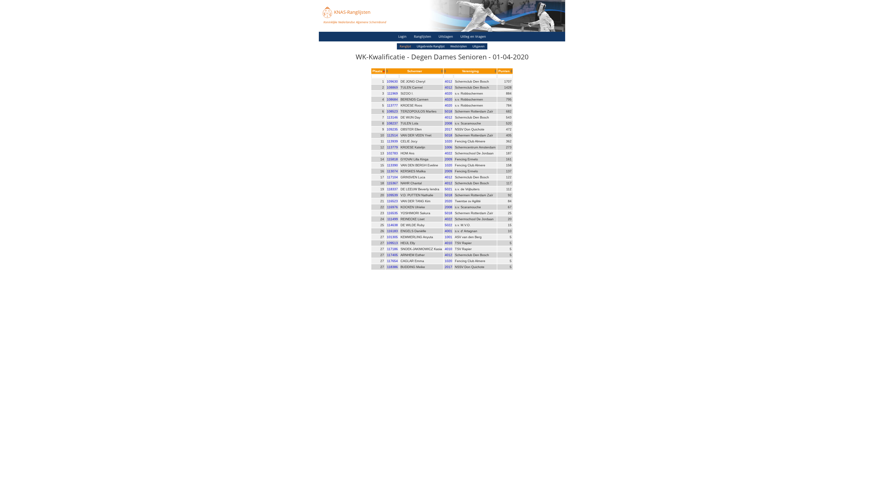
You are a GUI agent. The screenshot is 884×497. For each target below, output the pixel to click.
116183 (392, 231)
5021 (448, 189)
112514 (392, 135)
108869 (392, 87)
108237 (392, 123)
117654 (392, 261)
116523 (392, 201)
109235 (392, 129)
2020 (448, 201)
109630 (392, 81)
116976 (392, 207)
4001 (448, 231)
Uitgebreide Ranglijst (431, 46)
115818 (392, 159)
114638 (392, 225)
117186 (392, 249)
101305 (392, 237)
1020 (448, 141)
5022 (448, 225)
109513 (392, 243)
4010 (448, 243)
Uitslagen (446, 36)
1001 (448, 237)
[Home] (327, 12)
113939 (392, 141)
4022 (448, 153)
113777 (392, 105)
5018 (448, 111)
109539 (392, 195)
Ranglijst (405, 46)
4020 (448, 93)
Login (402, 36)
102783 (392, 153)
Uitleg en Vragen (473, 36)
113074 (392, 171)
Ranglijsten (422, 36)
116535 (392, 213)
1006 (448, 147)
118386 (392, 267)
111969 (392, 93)
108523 (392, 111)
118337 (392, 189)
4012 (448, 81)
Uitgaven (478, 46)
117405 (392, 255)
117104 (392, 177)
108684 (392, 99)
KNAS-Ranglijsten (352, 12)
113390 (392, 165)
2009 (448, 159)
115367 (392, 183)
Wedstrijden (458, 46)
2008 (448, 123)
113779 (392, 147)
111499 (392, 219)
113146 (392, 117)
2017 (448, 129)
